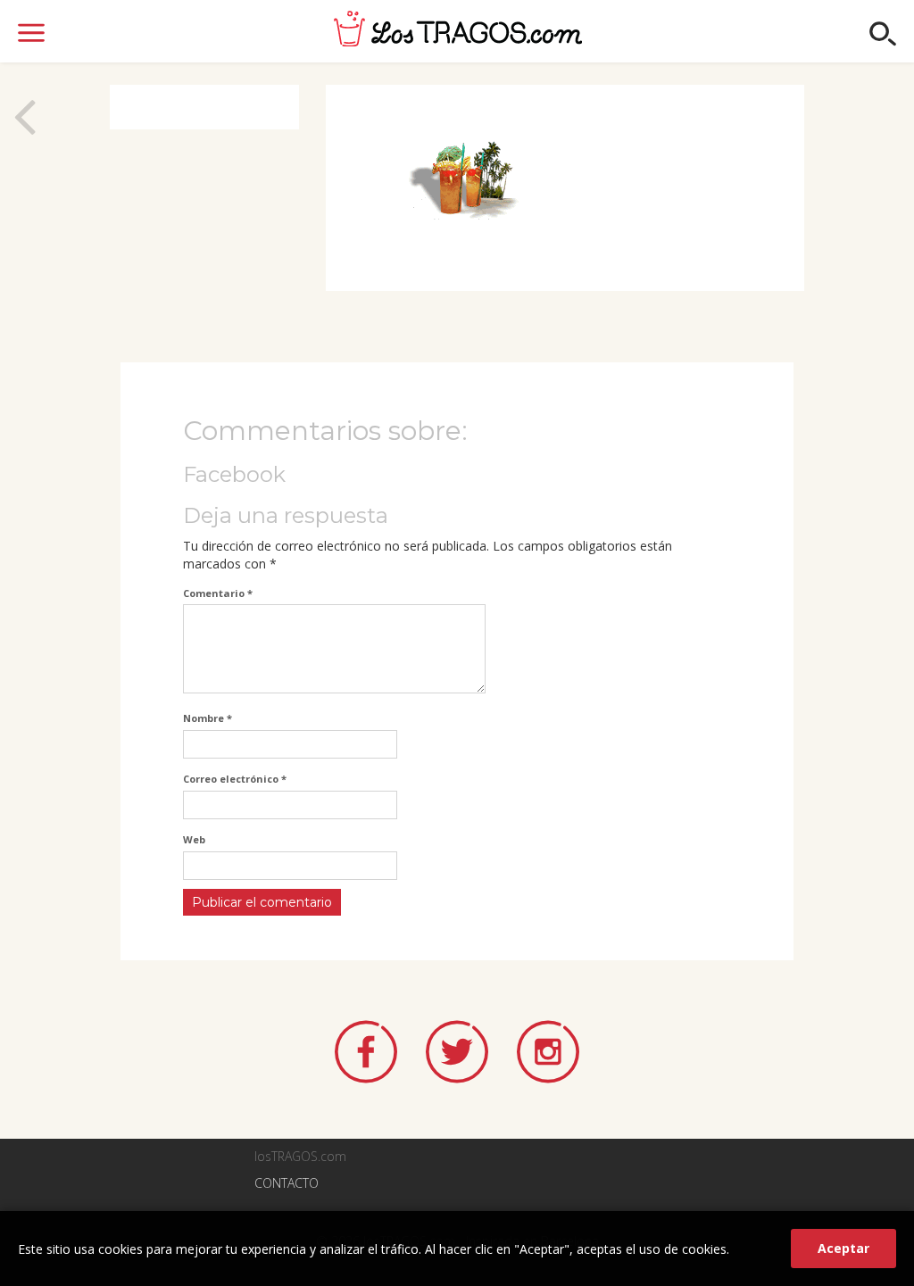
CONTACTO (286, 1182)
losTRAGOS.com (458, 28)
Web (194, 839)
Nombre (207, 718)
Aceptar (843, 1248)
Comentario (218, 593)
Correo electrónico (235, 778)
